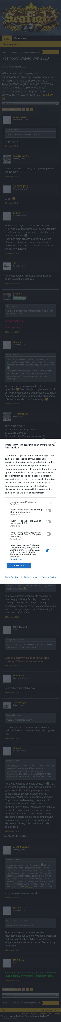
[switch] (48, 510)
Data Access (30, 577)
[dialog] (30, 511)
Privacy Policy (49, 577)
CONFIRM (19, 565)
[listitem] (30, 503)
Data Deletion (12, 577)
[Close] (55, 445)
